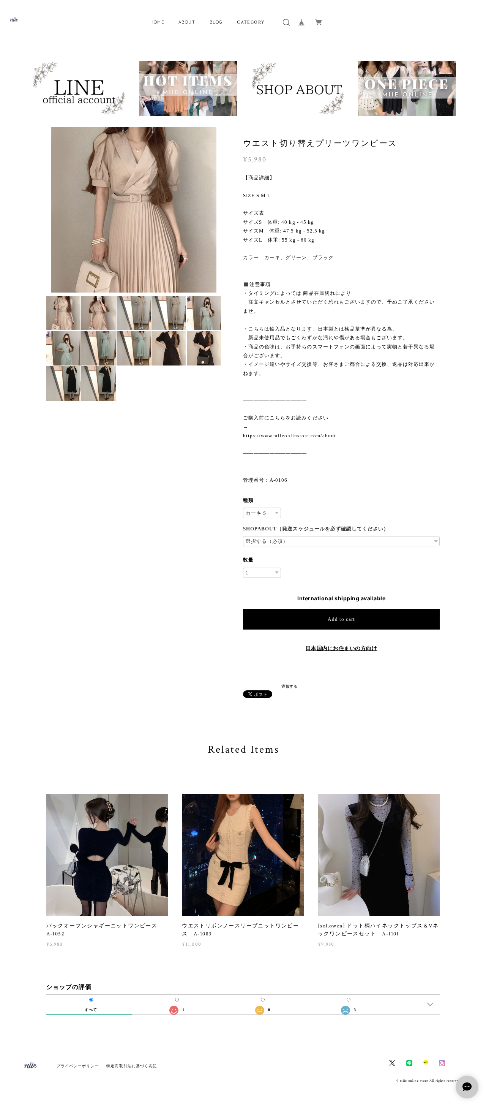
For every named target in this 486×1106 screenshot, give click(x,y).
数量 (248, 560)
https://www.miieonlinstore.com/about (289, 435)
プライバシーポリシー (78, 1066)
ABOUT (186, 22)
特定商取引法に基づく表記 (131, 1066)
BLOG (216, 22)
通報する (289, 686)
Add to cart (341, 619)
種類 (248, 500)
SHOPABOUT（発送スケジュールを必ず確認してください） (316, 529)
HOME (157, 22)
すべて (91, 1010)
